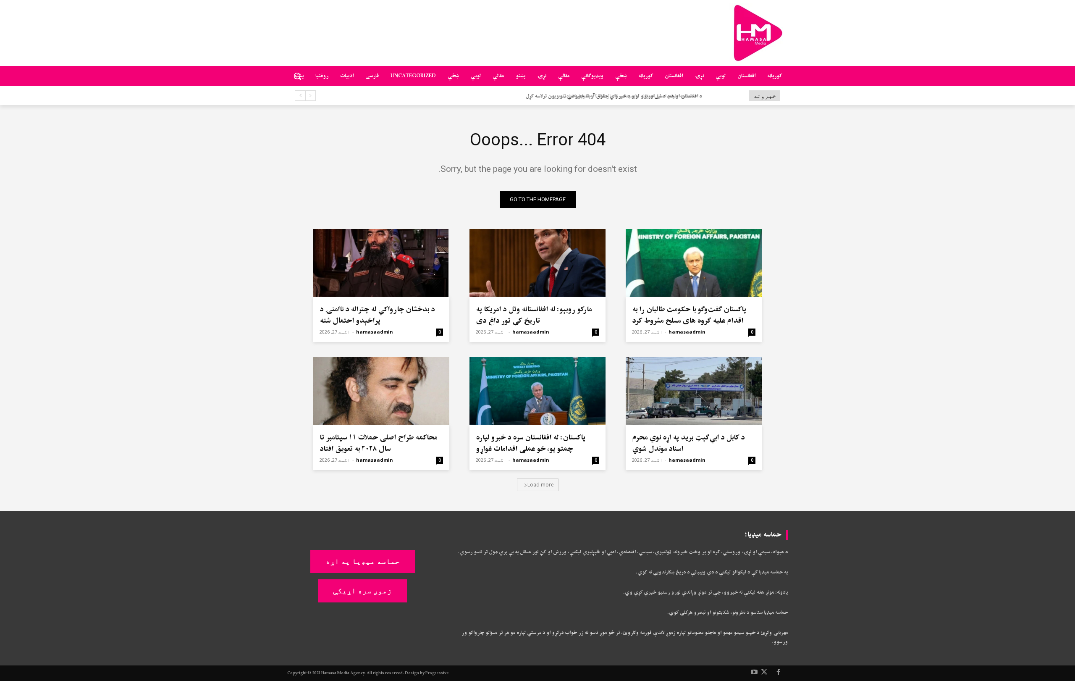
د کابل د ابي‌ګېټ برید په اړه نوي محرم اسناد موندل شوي (688, 443)
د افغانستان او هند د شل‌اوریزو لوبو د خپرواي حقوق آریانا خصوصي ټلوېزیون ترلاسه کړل (611, 96)
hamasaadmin (687, 332)
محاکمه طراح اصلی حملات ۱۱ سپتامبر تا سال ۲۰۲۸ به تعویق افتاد (378, 443)
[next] (300, 95)
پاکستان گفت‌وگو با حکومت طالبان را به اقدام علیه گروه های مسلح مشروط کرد (689, 315)
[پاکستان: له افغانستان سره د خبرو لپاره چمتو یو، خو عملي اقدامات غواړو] (537, 391)
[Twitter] (764, 673)
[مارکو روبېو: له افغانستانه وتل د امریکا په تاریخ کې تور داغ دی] (537, 263)
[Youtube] (754, 673)
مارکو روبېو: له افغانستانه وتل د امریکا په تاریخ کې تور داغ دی (534, 315)
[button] (297, 76)
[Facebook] (778, 673)
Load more (540, 484)
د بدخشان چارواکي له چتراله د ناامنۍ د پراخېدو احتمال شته (377, 315)
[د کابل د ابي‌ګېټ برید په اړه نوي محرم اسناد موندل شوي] (694, 391)
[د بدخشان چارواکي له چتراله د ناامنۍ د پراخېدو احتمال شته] (381, 263)
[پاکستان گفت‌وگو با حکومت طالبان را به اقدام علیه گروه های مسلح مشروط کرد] (694, 263)
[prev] (310, 95)
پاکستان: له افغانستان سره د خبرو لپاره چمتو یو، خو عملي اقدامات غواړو (530, 443)
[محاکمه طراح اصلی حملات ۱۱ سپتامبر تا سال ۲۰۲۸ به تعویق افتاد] (381, 391)
